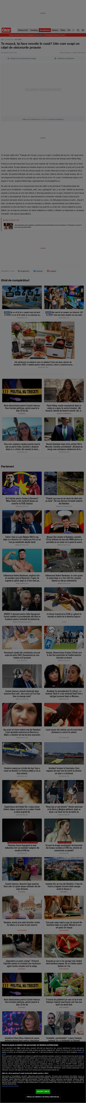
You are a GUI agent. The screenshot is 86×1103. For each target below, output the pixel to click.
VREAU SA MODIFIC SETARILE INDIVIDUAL (43, 1097)
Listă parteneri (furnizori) (10, 1086)
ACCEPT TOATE (43, 1091)
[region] (43, 1072)
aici (55, 1064)
